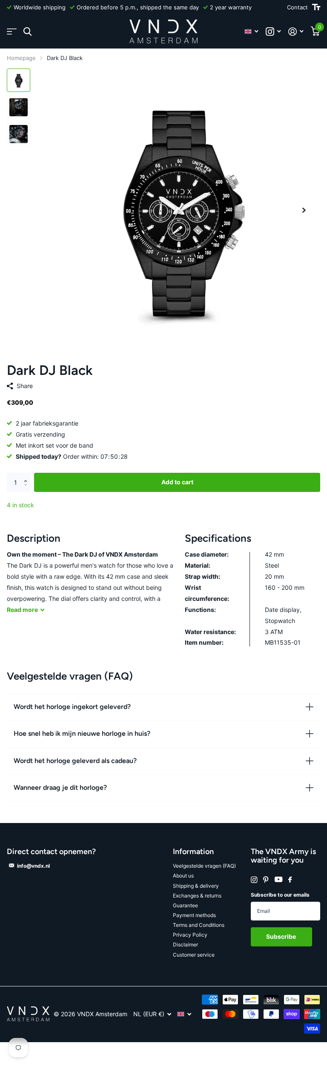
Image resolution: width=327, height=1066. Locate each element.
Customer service (194, 955)
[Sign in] (296, 31)
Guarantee (185, 905)
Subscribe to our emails (280, 895)
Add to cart (177, 482)
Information (193, 851)
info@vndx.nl (33, 866)
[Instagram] (254, 880)
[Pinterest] (266, 880)
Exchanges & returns (197, 895)
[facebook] (290, 880)
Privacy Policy (190, 935)
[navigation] (18, 80)
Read (22, 609)
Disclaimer (185, 944)
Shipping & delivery (196, 886)
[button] (304, 210)
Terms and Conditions (198, 925)
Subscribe (281, 936)
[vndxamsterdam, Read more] (273, 31)
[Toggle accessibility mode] (316, 7)
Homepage (21, 57)
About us (183, 875)
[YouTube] (278, 880)
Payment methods (194, 915)
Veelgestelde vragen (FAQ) (204, 866)
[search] (27, 31)
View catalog (12, 31)
